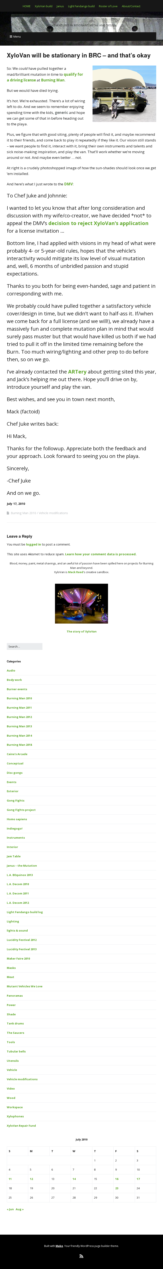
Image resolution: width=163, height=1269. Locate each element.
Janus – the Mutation (22, 865)
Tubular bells (16, 1051)
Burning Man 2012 (19, 717)
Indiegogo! (14, 828)
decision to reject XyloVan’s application (98, 223)
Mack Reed (75, 572)
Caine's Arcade (17, 754)
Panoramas (15, 996)
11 (10, 1179)
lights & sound (17, 930)
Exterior (12, 791)
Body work (14, 680)
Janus (60, 6)
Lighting (13, 921)
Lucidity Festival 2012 (22, 940)
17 (138, 1179)
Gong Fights (15, 800)
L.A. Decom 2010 (18, 884)
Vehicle (12, 1070)
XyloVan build (43, 6)
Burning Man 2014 (19, 735)
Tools (11, 1042)
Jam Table (14, 856)
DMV (68, 184)
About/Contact (131, 6)
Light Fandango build (81, 6)
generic (61, 112)
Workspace (15, 1107)
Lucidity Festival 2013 (22, 949)
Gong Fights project (21, 810)
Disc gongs (14, 773)
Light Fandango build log (25, 912)
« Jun (10, 1209)
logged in (33, 544)
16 (116, 1179)
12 (31, 1179)
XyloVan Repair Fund (21, 1126)
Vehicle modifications (53, 513)
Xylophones (15, 1116)
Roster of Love (108, 6)
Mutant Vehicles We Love (24, 986)
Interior (12, 847)
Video (11, 1088)
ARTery (77, 371)
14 (74, 1179)
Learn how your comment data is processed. (100, 554)
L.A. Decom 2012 (18, 903)
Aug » (20, 1209)
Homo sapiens (17, 819)
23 (116, 1188)
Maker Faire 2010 (18, 958)
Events (11, 782)
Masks (11, 968)
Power (11, 1005)
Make (59, 1246)
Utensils (13, 1061)
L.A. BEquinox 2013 (20, 875)
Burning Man (53, 80)
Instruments (16, 837)
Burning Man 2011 (19, 707)
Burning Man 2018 (19, 745)
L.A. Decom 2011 (18, 893)
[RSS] (81, 1256)
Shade (11, 1014)
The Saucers (15, 1033)
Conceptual (15, 763)
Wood (11, 1098)
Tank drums (15, 1023)
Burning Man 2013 (19, 726)
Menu (17, 36)
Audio (11, 670)
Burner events (17, 689)
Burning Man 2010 (23, 513)
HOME (27, 6)
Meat (10, 977)
